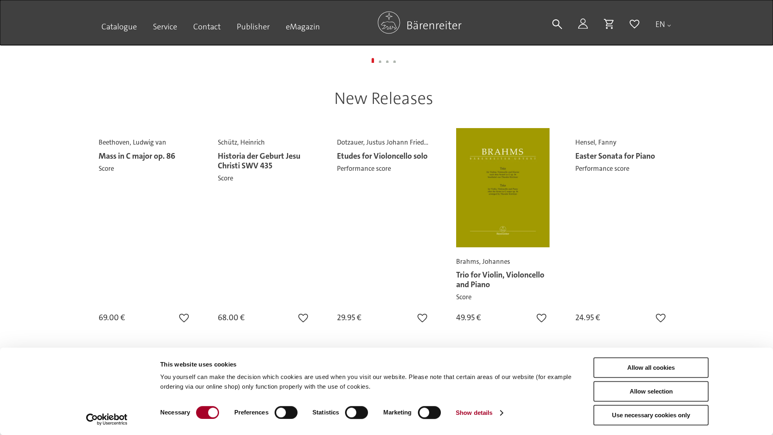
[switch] (286, 412)
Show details (474, 412)
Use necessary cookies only (651, 415)
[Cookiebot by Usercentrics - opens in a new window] (107, 419)
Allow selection (651, 391)
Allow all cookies (651, 367)
